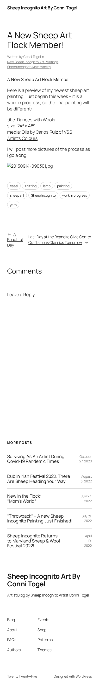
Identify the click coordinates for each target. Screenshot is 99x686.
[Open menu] (89, 8)
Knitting (30, 186)
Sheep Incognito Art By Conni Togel (42, 8)
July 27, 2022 (86, 498)
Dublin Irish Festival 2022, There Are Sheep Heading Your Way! (38, 479)
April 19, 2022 (88, 541)
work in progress (74, 195)
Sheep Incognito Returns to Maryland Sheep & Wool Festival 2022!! (33, 540)
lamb (46, 186)
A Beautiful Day (15, 240)
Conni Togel (32, 56)
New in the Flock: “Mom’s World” (24, 498)
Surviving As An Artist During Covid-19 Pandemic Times (35, 459)
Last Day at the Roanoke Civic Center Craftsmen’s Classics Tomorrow (59, 239)
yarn (13, 204)
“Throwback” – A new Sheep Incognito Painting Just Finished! (40, 518)
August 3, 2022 (86, 478)
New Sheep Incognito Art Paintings (32, 62)
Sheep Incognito (43, 195)
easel (14, 186)
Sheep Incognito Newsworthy (29, 66)
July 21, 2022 (87, 518)
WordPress (84, 676)
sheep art (17, 195)
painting (63, 186)
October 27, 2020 (85, 459)
